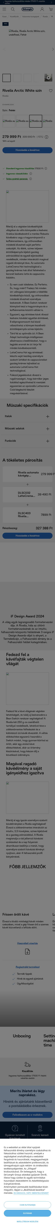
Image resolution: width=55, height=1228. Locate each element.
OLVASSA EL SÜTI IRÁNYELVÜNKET (31, 1193)
